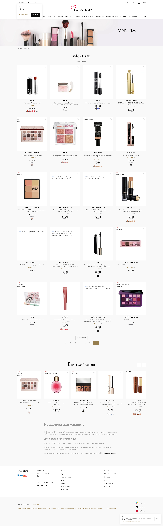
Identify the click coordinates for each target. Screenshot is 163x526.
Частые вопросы (65, 489)
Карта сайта (36, 504)
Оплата (63, 483)
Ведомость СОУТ (111, 508)
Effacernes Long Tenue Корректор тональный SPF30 (98, 156)
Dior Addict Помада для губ (32, 103)
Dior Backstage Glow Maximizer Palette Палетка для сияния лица (65, 156)
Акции (124, 16)
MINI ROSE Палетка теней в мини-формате (130, 265)
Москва (21, 2)
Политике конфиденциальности (131, 521)
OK (156, 519)
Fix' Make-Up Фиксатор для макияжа (56, 403)
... (85, 343)
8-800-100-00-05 (43, 474)
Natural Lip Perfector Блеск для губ (65, 320)
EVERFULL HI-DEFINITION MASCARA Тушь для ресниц (131, 104)
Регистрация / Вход (124, 3)
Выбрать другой (23, 14)
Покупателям (39, 3)
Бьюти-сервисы (99, 16)
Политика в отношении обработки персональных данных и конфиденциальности (37, 508)
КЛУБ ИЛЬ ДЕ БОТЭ (110, 474)
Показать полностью (108, 453)
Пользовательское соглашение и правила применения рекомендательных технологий (83, 508)
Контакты (107, 486)
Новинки (60, 16)
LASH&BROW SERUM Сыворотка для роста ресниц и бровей (98, 210)
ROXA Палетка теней (131, 320)
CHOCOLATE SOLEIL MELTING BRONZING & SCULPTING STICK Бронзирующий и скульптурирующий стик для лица (137, 403)
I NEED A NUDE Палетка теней (32, 155)
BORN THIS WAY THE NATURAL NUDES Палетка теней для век (84, 403)
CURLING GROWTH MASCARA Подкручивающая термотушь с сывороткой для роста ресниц (65, 265)
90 (90, 343)
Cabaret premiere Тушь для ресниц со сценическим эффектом (111, 403)
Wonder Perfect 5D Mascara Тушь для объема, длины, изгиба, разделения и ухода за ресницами (98, 265)
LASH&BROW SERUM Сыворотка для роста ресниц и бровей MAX (65, 210)
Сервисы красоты (66, 477)
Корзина (143, 2)
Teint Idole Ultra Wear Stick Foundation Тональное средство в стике (131, 210)
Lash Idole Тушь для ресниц (131, 155)
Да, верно (35, 14)
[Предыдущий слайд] (139, 365)
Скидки (77, 16)
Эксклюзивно (69, 16)
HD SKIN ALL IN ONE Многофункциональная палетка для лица (32, 210)
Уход (54, 16)
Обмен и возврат (66, 486)
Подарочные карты (87, 16)
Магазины (31, 3)
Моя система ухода (112, 16)
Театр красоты (132, 16)
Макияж (49, 16)
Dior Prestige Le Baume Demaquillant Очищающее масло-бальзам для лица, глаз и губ (65, 104)
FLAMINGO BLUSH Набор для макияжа (32, 320)
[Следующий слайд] (144, 365)
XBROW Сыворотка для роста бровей (32, 265)
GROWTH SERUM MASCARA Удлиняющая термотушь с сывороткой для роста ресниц (98, 320)
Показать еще (81, 337)
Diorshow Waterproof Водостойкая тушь (98, 103)
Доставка (63, 480)
